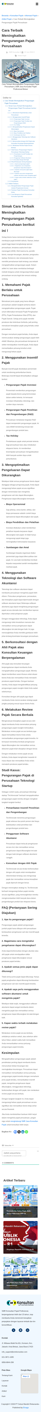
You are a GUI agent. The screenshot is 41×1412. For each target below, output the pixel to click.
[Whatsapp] (26, 1131)
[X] (19, 1131)
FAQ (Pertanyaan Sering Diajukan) (21, 162)
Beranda (5, 16)
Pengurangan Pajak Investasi (21, 119)
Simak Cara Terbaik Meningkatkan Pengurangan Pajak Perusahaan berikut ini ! (22, 108)
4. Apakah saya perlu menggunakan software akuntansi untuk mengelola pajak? (25, 174)
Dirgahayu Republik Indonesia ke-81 (20, 1249)
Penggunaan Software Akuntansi (22, 158)
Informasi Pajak (31, 16)
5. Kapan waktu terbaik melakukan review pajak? (25, 178)
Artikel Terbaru (13, 183)
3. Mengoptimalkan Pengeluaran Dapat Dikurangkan (23, 128)
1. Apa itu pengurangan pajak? (22, 164)
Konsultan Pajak (16, 16)
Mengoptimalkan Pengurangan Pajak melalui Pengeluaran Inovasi (22, 187)
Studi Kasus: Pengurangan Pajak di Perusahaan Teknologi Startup (21, 151)
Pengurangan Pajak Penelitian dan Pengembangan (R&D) (23, 122)
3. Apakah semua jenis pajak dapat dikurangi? (23, 170)
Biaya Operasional (19, 131)
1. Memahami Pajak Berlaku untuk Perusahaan (21, 114)
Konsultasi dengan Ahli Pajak (21, 159)
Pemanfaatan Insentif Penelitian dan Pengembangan (23, 155)
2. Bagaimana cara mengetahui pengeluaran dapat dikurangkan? (22, 166)
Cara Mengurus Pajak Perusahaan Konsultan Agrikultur (21, 195)
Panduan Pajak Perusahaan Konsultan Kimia (22, 191)
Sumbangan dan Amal (19, 135)
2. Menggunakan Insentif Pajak (20, 117)
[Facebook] (15, 1131)
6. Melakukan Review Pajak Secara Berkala (21, 146)
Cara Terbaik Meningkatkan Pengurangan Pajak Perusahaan (19, 102)
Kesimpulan (14, 181)
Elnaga (26, 1408)
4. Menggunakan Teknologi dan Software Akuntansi (23, 138)
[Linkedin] (22, 1131)
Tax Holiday (17, 125)
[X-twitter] (13, 1330)
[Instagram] (27, 1330)
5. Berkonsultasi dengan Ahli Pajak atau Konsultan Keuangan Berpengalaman (23, 142)
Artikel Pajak (7, 19)
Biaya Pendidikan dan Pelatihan (22, 133)
